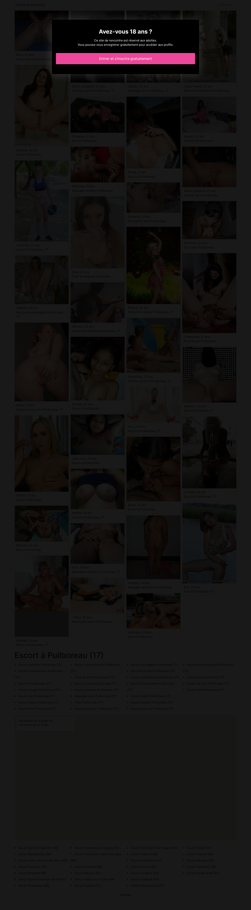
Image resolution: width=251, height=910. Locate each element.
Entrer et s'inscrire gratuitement (125, 59)
